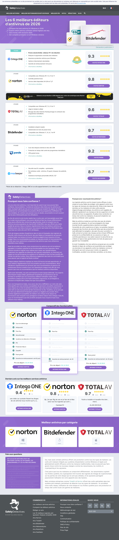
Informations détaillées (35, 66)
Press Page (64, 530)
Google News (108, 505)
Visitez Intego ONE (98, 62)
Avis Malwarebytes (39, 526)
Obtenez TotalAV (96, 367)
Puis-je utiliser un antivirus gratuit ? (21, 473)
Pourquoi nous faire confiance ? (71, 504)
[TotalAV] (15, 111)
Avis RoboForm (38, 529)
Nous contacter (65, 507)
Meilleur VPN (55, 13)
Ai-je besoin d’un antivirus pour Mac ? (21, 483)
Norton (79, 481)
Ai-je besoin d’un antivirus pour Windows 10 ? (18, 478)
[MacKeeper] (15, 173)
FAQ (61, 516)
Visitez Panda (98, 157)
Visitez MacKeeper (98, 178)
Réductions (72, 13)
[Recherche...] (84, 13)
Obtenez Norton (23, 367)
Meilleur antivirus (12, 13)
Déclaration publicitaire (104, 47)
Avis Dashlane (38, 532)
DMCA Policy (65, 524)
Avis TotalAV (37, 521)
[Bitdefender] (15, 132)
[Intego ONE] (15, 59)
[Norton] (15, 81)
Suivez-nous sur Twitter (96, 505)
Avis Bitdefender (38, 523)
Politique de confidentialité (69, 522)
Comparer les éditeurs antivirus (44, 507)
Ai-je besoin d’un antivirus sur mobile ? (21, 486)
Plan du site (64, 527)
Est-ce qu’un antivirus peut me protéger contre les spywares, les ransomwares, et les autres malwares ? (21, 461)
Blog (80, 13)
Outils (64, 13)
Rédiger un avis (38, 510)
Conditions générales (67, 513)
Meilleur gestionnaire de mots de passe (35, 13)
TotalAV (72, 481)
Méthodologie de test (67, 510)
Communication (65, 519)
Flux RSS (102, 505)
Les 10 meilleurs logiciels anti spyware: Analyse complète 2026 (44, 514)
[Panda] (15, 153)
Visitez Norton (98, 85)
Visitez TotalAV (98, 116)
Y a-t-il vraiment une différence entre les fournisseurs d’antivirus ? (21, 469)
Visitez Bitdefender (99, 137)
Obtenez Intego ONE (59, 369)
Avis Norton (37, 518)
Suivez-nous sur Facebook (90, 505)
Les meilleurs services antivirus (44, 504)
